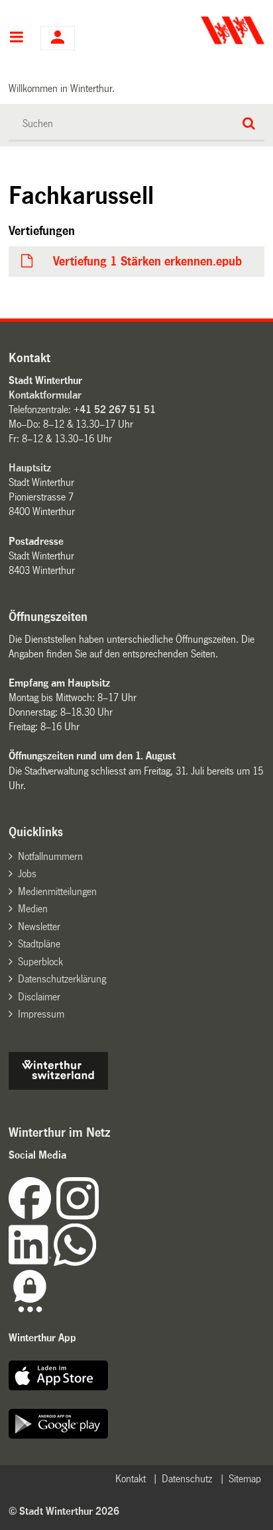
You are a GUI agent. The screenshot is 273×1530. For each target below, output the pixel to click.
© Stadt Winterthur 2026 (64, 1511)
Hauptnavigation (16, 38)
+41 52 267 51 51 (115, 409)
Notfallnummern (50, 856)
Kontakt (130, 1478)
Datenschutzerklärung (62, 978)
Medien (33, 908)
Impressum (41, 1014)
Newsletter (39, 926)
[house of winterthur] (58, 1086)
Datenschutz (187, 1478)
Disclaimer (39, 996)
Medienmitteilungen (57, 891)
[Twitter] (100, 1215)
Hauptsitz (30, 467)
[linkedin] (31, 1262)
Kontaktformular (45, 395)
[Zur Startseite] (201, 30)
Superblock (40, 961)
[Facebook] (32, 1215)
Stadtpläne (39, 943)
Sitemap (245, 1478)
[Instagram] (77, 1215)
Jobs (27, 873)
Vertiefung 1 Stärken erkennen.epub (147, 261)
